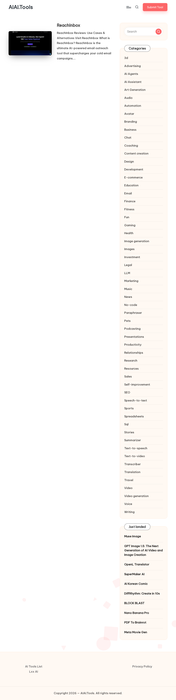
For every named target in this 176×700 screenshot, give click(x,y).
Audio (128, 98)
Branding (130, 121)
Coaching (131, 145)
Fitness (129, 209)
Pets (127, 321)
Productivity (132, 344)
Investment (132, 257)
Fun (126, 217)
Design (129, 161)
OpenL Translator (136, 564)
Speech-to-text (135, 400)
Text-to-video (134, 456)
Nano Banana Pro (136, 613)
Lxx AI (33, 671)
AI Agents (131, 74)
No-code (130, 305)
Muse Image (132, 536)
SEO (127, 392)
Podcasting (132, 329)
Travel (128, 480)
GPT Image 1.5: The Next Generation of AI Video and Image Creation (143, 550)
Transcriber (132, 464)
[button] (155, 7)
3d (126, 58)
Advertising (132, 66)
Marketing (131, 281)
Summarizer (132, 440)
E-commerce (133, 177)
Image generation (136, 241)
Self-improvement (137, 384)
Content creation (136, 153)
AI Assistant (132, 82)
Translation (132, 472)
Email (128, 193)
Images (129, 249)
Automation (132, 106)
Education (131, 185)
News (128, 297)
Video (128, 488)
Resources (131, 368)
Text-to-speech (135, 448)
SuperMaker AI (134, 574)
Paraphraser (133, 313)
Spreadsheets (134, 416)
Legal (128, 265)
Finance (129, 201)
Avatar (129, 114)
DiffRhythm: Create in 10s (142, 593)
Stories (129, 432)
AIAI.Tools (21, 7)
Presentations (134, 337)
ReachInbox (68, 25)
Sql (126, 424)
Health (128, 233)
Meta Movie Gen (135, 632)
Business (130, 130)
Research (130, 360)
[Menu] (128, 7)
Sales (128, 376)
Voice (128, 504)
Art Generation (135, 90)
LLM (127, 273)
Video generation (136, 496)
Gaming (129, 225)
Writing (129, 512)
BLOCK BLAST (134, 603)
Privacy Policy (142, 666)
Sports (129, 408)
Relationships (133, 353)
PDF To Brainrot (135, 622)
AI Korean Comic (136, 584)
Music (128, 289)
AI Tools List (33, 666)
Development (133, 169)
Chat (127, 137)
